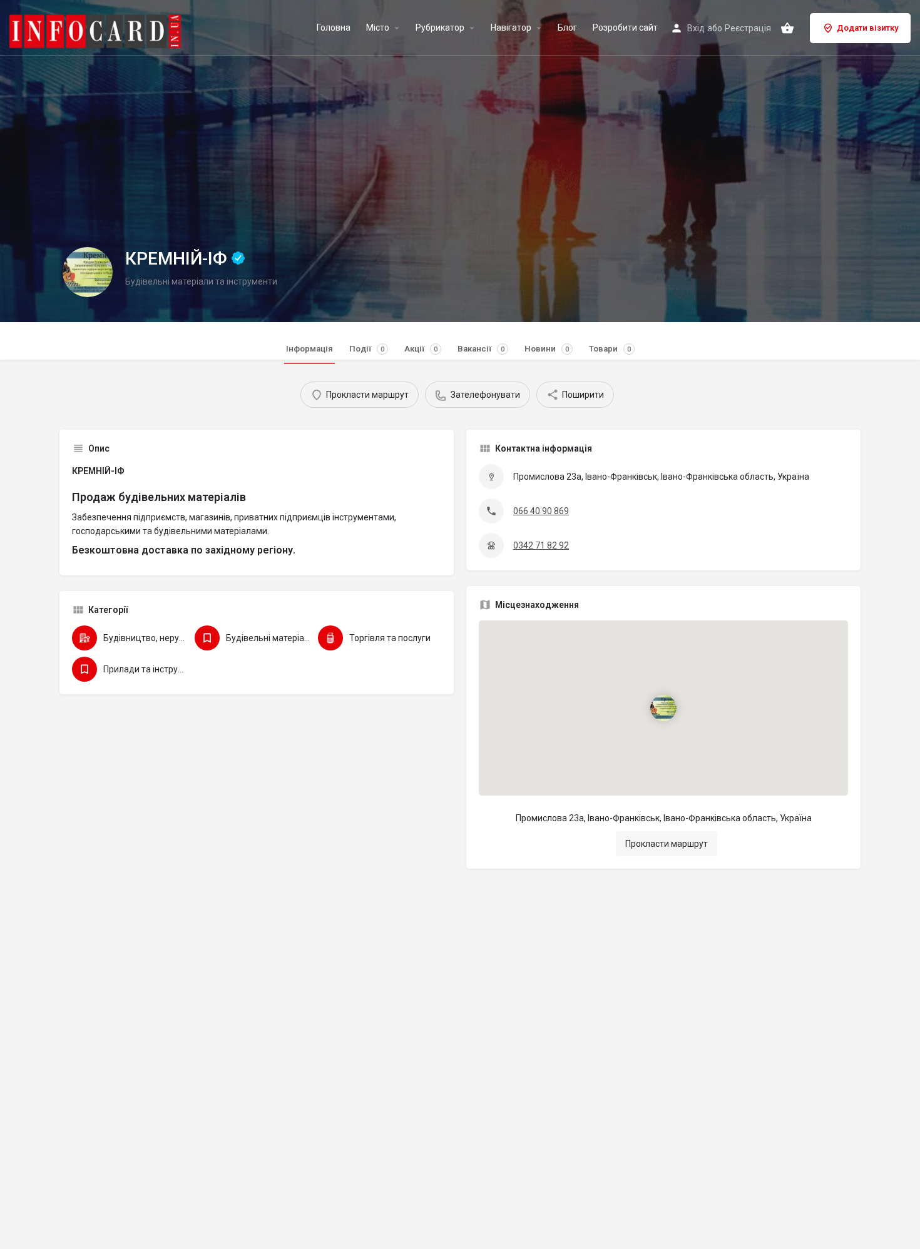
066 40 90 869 (541, 511)
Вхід (696, 28)
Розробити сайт (625, 28)
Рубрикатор (440, 28)
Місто (377, 28)
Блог (567, 28)
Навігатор (511, 28)
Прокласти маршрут (666, 844)
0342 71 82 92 (541, 545)
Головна (333, 28)
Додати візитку (867, 28)
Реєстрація (748, 28)
